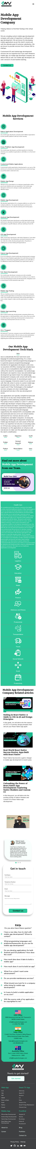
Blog (20, 1128)
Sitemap (22, 1142)
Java (2, 1091)
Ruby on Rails (5, 1100)
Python (3, 1105)
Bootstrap (22, 1119)
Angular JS (22, 1114)
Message (7, 896)
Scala (2, 1102)
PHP (2, 1095)
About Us (4, 1128)
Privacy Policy (15, 1142)
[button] (15, 862)
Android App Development (8, 1117)
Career (3, 1132)
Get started (15, 1078)
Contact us (7, 65)
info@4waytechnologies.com (18, 1022)
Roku (20, 1100)
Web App (5, 1087)
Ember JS (21, 1121)
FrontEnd (22, 1111)
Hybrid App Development (8, 1119)
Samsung (21, 1091)
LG (20, 1098)
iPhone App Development (8, 1114)
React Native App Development (6, 1122)
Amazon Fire (22, 1102)
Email (6, 889)
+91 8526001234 (18, 1043)
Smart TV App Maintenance (26, 1105)
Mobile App (5, 1111)
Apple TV (21, 1093)
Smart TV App (24, 1087)
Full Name (7, 875)
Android (21, 1095)
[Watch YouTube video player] (18, 482)
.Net (2, 1093)
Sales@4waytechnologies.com (18, 1041)
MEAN (3, 1098)
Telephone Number (10, 882)
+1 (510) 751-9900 (18, 1024)
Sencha (21, 1117)
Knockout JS (22, 1123)
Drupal (3, 1107)
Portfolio (22, 1132)
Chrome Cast (22, 1107)
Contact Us (22, 1135)
